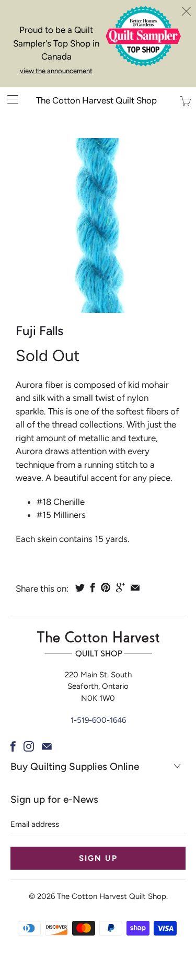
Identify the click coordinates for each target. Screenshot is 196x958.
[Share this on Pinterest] (105, 587)
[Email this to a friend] (135, 587)
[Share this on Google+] (120, 587)
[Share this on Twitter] (80, 587)
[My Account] (9, 99)
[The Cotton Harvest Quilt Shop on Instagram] (29, 746)
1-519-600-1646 (98, 720)
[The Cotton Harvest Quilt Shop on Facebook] (13, 746)
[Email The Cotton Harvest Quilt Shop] (47, 746)
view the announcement (56, 71)
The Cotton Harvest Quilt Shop (96, 100)
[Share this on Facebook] (93, 587)
